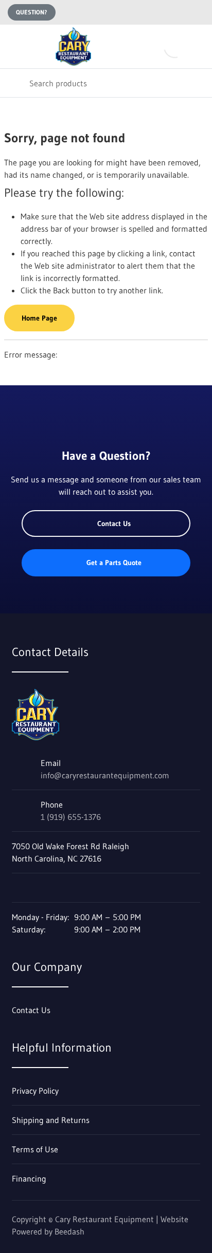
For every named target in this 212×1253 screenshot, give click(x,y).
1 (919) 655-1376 (71, 817)
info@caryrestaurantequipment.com (105, 775)
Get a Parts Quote (114, 562)
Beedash (69, 1231)
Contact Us (114, 523)
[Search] (14, 83)
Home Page (39, 318)
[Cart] (197, 46)
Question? (31, 12)
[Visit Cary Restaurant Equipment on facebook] (16, 888)
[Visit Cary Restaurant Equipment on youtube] (38, 888)
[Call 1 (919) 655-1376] (198, 12)
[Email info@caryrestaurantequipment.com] (177, 12)
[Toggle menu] (14, 46)
